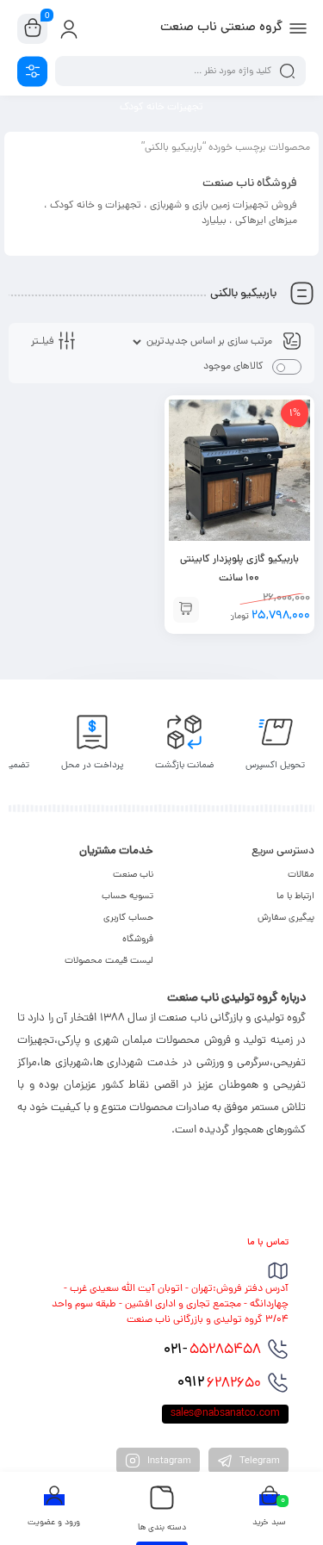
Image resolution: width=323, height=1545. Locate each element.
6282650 (219, 1383)
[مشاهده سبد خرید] (32, 29)
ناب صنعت (133, 875)
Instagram (168, 1461)
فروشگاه (137, 939)
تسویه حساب (127, 896)
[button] (186, 610)
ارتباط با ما (295, 896)
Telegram (258, 1461)
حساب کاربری (128, 918)
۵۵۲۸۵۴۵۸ (212, 1350)
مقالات (301, 875)
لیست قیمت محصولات (109, 961)
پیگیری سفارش (286, 918)
